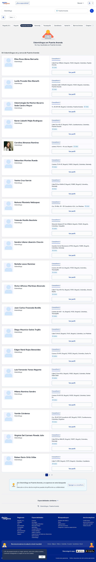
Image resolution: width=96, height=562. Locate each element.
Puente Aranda (26, 25)
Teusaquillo (47, 25)
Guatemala (76, 544)
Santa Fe (67, 25)
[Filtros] (3, 17)
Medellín (19, 522)
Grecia (49, 544)
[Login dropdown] (91, 3)
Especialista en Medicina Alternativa (42, 534)
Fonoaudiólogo (36, 530)
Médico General (36, 532)
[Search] (92, 11)
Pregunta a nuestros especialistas (67, 527)
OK (42, 557)
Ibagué (19, 534)
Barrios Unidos (78, 25)
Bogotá (16, 25)
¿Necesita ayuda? (88, 524)
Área (59, 522)
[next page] (52, 475)
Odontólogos (44, 506)
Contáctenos (86, 520)
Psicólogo (34, 522)
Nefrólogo (34, 527)
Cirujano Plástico (36, 529)
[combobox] (27, 11)
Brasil (81, 544)
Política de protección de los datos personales (82, 558)
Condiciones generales (62, 558)
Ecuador (69, 544)
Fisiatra (34, 520)
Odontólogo (35, 537)
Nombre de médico (63, 520)
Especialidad (61, 524)
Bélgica (54, 544)
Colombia (64, 544)
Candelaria (57, 25)
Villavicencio (20, 532)
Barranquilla (20, 525)
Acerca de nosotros (88, 522)
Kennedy (37, 25)
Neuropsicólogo (36, 525)
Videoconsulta (87, 525)
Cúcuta (19, 529)
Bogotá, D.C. (7, 25)
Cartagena (20, 527)
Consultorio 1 (56, 58)
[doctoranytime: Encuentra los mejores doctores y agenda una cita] (38, 506)
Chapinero (89, 25)
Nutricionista (35, 535)
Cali (18, 524)
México (59, 544)
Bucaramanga (21, 530)
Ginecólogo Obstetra (37, 524)
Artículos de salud (63, 525)
